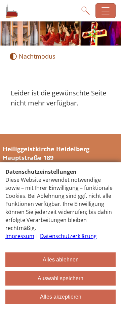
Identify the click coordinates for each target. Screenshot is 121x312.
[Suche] (85, 10)
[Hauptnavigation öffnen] (105, 10)
